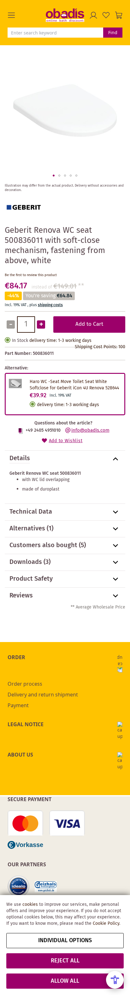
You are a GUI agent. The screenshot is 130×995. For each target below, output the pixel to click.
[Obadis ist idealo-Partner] (19, 886)
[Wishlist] (106, 15)
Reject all (65, 960)
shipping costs (50, 305)
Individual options (65, 940)
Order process (25, 683)
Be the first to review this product (31, 275)
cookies (30, 904)
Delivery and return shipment (43, 694)
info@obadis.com (90, 430)
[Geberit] (24, 217)
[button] (27, 15)
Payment (18, 705)
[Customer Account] (93, 15)
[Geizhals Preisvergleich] (46, 886)
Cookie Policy (106, 923)
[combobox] (55, 33)
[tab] (65, 459)
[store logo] (65, 15)
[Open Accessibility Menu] (115, 980)
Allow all (65, 981)
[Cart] (118, 15)
